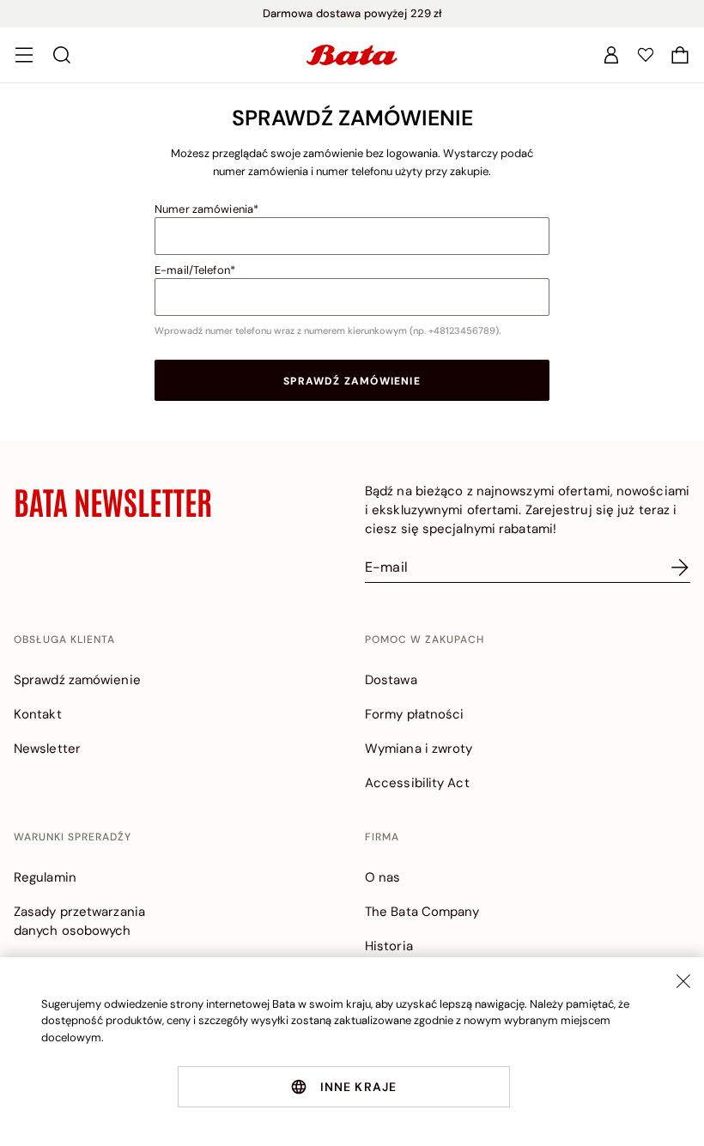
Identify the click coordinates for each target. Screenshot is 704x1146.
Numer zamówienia (204, 209)
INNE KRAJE (359, 1086)
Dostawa (391, 679)
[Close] (683, 981)
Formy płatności (414, 714)
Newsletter (47, 748)
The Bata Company (422, 911)
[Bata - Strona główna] (352, 55)
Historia (389, 946)
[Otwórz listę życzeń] (645, 55)
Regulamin (45, 877)
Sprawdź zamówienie (352, 381)
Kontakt (38, 714)
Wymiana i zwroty (419, 748)
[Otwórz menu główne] (24, 55)
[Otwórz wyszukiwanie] (62, 55)
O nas (383, 877)
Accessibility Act (417, 782)
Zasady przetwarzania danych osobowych (79, 921)
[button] (680, 55)
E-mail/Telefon (192, 270)
